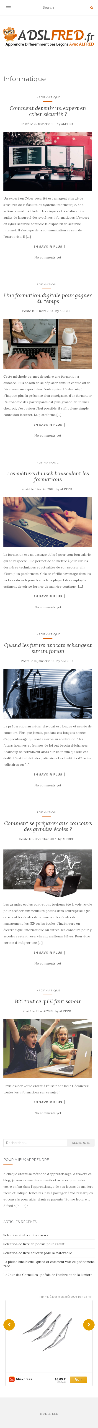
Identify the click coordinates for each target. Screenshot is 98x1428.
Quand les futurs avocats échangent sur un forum (48, 648)
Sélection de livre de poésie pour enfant (33, 1244)
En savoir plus (48, 246)
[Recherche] (91, 7)
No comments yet (47, 257)
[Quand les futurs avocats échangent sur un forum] (47, 694)
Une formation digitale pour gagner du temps (48, 298)
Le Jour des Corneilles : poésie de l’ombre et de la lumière (47, 1275)
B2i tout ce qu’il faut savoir (48, 1001)
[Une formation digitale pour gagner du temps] (47, 344)
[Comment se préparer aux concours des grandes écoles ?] (47, 872)
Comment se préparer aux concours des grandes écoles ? (48, 826)
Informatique (48, 97)
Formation (46, 284)
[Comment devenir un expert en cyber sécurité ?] (47, 161)
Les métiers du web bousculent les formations (48, 476)
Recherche (81, 1142)
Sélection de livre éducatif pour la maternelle (37, 1253)
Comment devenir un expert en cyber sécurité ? (48, 111)
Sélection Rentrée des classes (26, 1235)
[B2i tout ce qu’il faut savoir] (47, 1048)
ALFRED (67, 124)
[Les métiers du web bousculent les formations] (47, 522)
